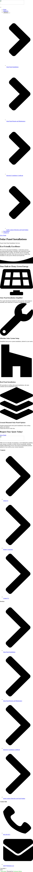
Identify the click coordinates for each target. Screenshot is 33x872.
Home (4, 9)
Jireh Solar (3, 871)
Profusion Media (17, 871)
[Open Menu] (0, 7)
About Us (5, 11)
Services (6, 12)
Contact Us (6, 232)
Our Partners (6, 231)
